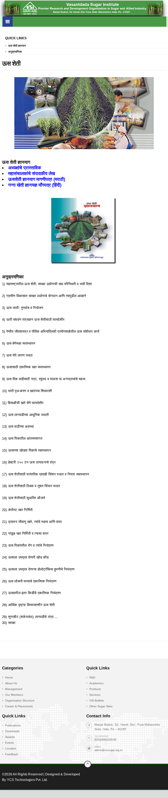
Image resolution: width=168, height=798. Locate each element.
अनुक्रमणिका (15, 51)
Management (13, 689)
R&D (92, 677)
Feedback (11, 754)
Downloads (12, 731)
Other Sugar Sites (100, 706)
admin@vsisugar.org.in (108, 750)
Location (10, 748)
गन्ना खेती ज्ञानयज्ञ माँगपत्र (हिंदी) (34, 185)
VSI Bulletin (96, 700)
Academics (96, 683)
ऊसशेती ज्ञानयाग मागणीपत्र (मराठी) (36, 179)
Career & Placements (19, 706)
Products (95, 689)
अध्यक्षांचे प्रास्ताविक (24, 167)
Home (9, 677)
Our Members (14, 694)
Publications (13, 725)
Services (94, 694)
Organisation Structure (19, 700)
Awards (10, 737)
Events (9, 742)
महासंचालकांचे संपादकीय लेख (31, 173)
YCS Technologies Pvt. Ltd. (27, 780)
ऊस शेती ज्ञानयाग (17, 45)
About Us (11, 683)
